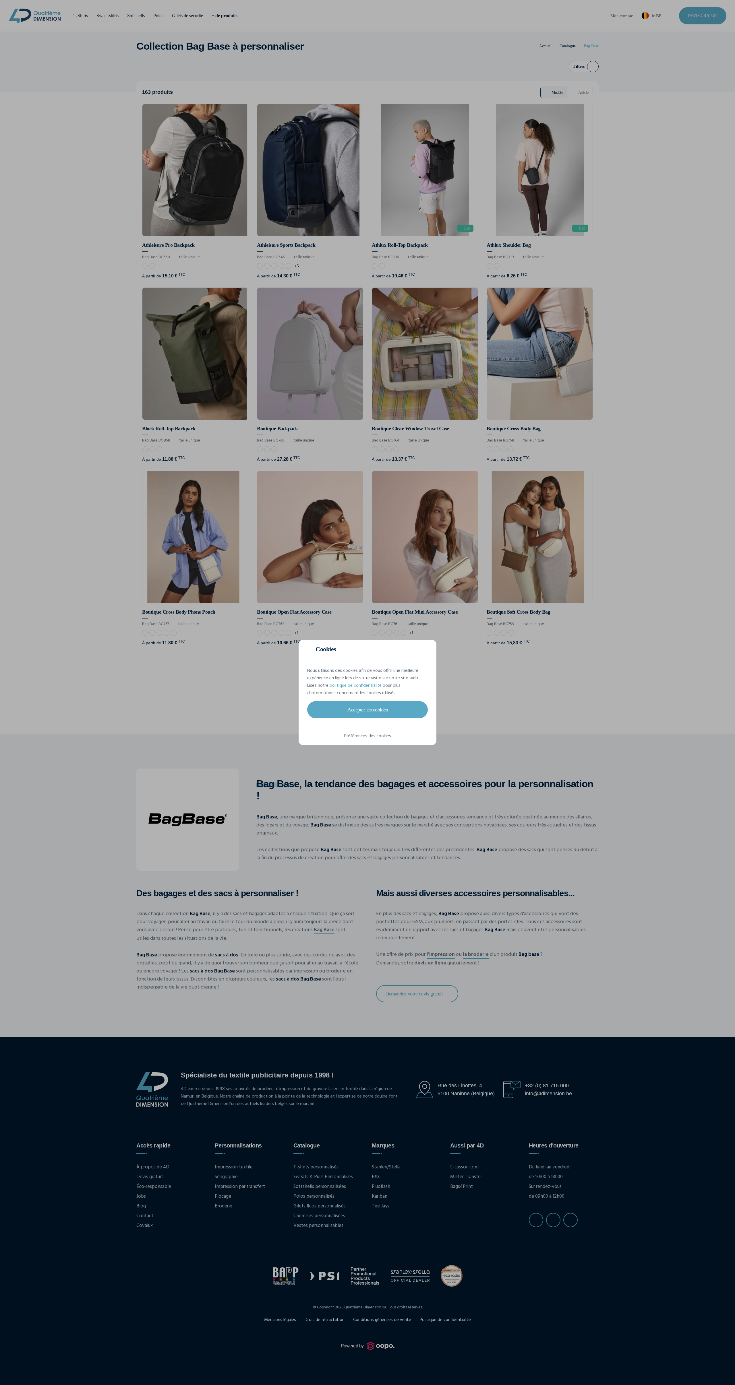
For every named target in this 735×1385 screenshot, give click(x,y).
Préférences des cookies (367, 736)
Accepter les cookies (367, 710)
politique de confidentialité (356, 685)
